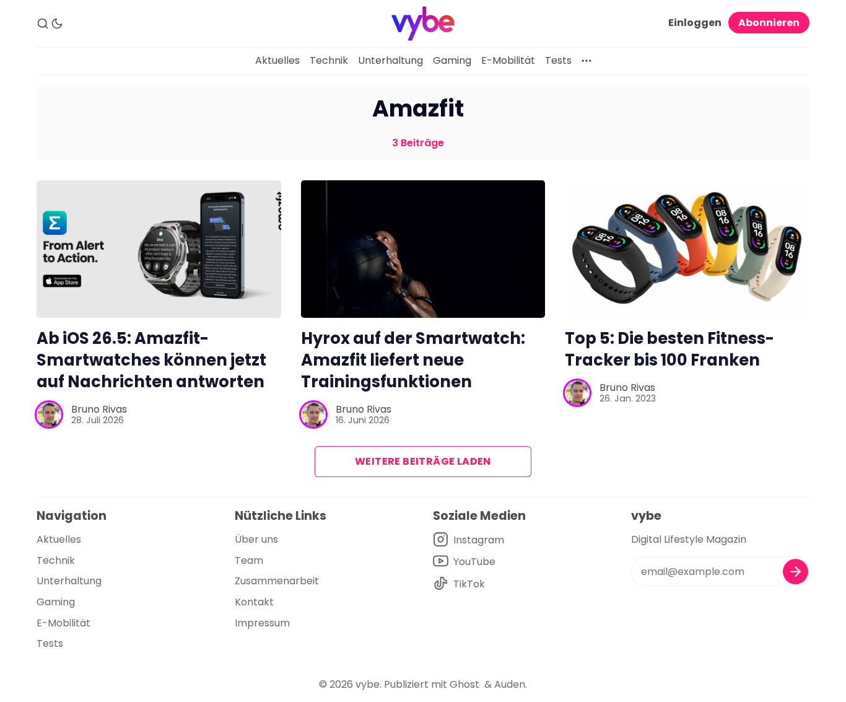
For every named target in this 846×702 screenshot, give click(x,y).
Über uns (256, 539)
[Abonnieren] (795, 571)
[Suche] (43, 23)
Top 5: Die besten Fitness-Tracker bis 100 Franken (669, 349)
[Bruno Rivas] (49, 414)
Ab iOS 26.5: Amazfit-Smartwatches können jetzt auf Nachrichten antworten (151, 360)
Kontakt (254, 602)
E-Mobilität (508, 60)
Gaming (452, 60)
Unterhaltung (390, 60)
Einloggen (695, 22)
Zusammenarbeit (277, 581)
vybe (367, 684)
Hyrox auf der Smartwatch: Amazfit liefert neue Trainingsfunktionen (413, 360)
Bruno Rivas (99, 409)
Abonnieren (769, 22)
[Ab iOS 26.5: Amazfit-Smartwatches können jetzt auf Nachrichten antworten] (159, 249)
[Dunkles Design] (57, 23)
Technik (329, 60)
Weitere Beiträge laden (423, 461)
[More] (586, 61)
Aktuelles (277, 60)
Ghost (464, 684)
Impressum (262, 623)
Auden (509, 684)
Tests (558, 60)
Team (249, 560)
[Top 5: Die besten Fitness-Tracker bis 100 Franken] (687, 249)
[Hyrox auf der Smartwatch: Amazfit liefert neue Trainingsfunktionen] (423, 249)
